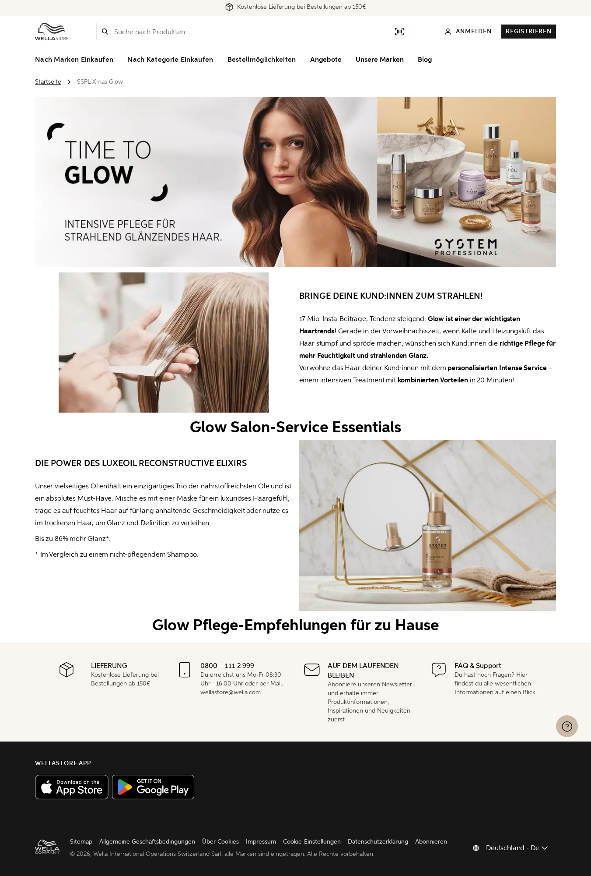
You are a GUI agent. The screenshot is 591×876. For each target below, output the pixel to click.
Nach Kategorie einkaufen (170, 59)
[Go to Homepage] (51, 31)
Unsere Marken (380, 59)
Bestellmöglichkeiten (261, 59)
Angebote (326, 59)
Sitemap (81, 841)
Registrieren (529, 31)
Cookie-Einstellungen (312, 841)
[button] (105, 31)
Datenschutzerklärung (378, 841)
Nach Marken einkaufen (74, 59)
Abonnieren (431, 841)
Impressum (261, 841)
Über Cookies (220, 841)
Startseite (48, 81)
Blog (425, 59)
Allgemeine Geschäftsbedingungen (147, 841)
